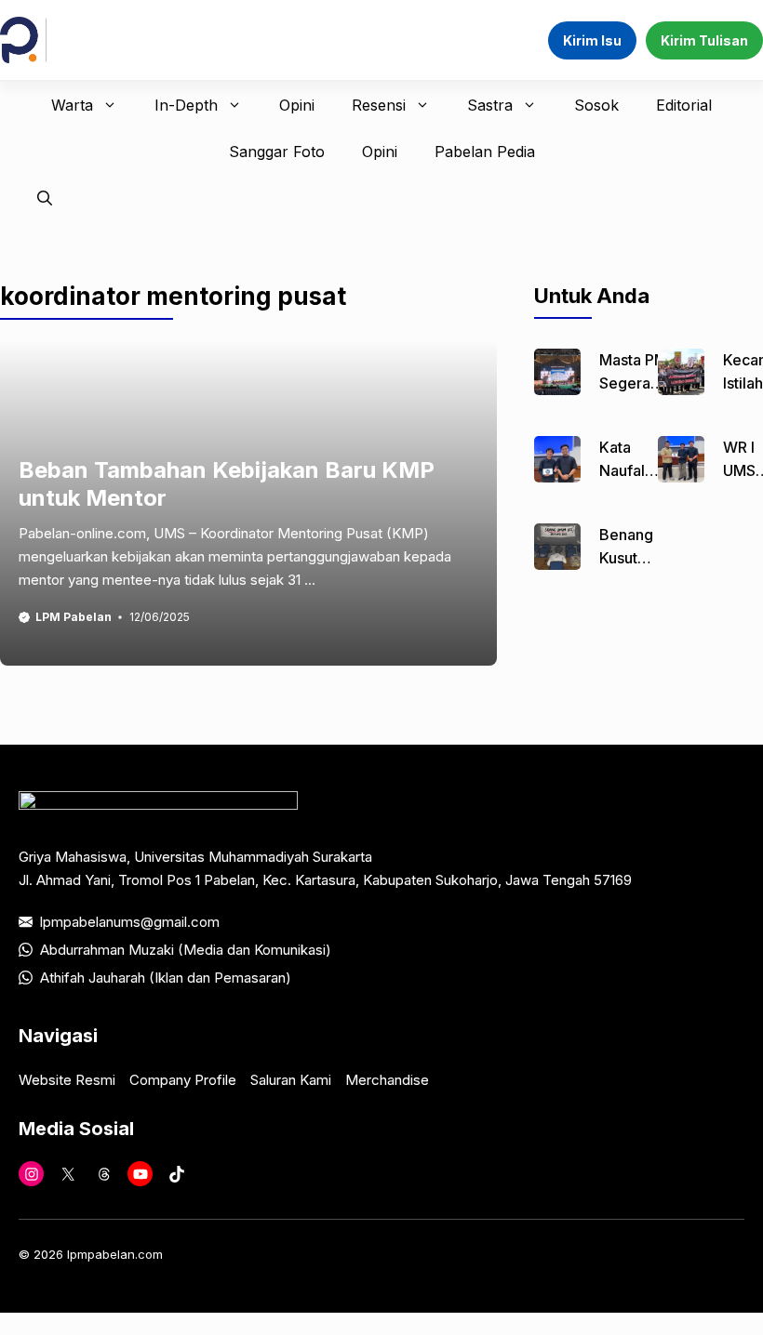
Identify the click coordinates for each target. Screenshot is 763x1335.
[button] (44, 198)
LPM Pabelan (73, 617)
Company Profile (182, 1080)
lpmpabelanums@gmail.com (130, 922)
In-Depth (186, 105)
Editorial (684, 105)
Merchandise (387, 1080)
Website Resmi (67, 1080)
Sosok (596, 105)
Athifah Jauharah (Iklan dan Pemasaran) (165, 977)
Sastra (490, 105)
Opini (297, 105)
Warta (72, 105)
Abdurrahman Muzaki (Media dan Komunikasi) (185, 949)
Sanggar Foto (277, 151)
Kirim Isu (592, 40)
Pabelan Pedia (485, 151)
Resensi (379, 105)
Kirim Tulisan (704, 40)
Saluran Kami (290, 1080)
